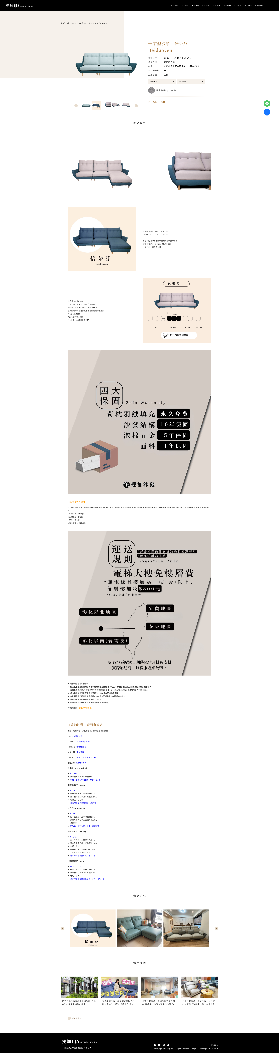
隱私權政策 (214, 1045)
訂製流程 (216, 5)
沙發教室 (227, 5)
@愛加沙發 (78, 736)
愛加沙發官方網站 (84, 741)
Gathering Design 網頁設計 (208, 1049)
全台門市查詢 (80, 762)
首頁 (63, 23)
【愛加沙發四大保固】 (77, 502)
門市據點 (259, 5)
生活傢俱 (206, 5)
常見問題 (248, 5)
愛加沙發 (80, 752)
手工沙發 (184, 5)
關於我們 (174, 5)
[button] (76, 105)
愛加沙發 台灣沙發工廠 (86, 757)
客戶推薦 (237, 5)
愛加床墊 (195, 5)
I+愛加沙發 (81, 746)
